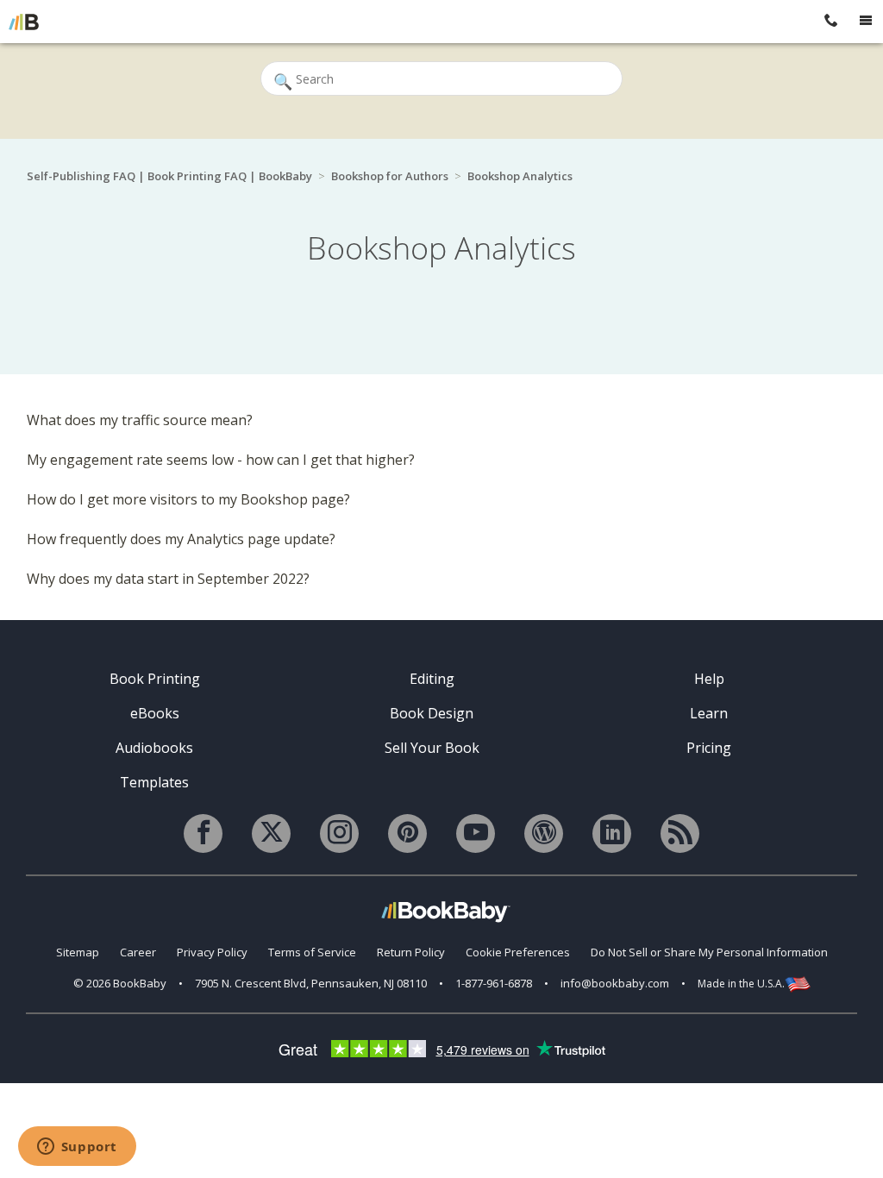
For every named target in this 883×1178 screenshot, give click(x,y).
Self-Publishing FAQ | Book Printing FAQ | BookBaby (169, 176)
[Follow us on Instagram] (339, 833)
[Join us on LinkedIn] (611, 833)
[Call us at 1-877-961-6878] (831, 21)
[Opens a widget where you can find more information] (76, 1147)
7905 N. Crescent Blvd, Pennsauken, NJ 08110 (311, 983)
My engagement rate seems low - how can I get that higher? (221, 459)
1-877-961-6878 (493, 983)
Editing (432, 678)
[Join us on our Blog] (543, 833)
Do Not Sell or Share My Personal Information (709, 952)
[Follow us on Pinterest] (407, 833)
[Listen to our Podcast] (680, 833)
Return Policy (411, 952)
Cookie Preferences (518, 952)
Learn (709, 713)
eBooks (154, 713)
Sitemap (77, 952)
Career (138, 952)
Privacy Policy (212, 952)
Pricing (708, 747)
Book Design (431, 713)
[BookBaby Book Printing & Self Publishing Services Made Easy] (445, 911)
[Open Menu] (866, 21)
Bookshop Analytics (520, 176)
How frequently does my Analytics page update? (181, 538)
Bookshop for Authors (389, 176)
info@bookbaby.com (614, 983)
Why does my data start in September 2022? (168, 578)
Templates (154, 782)
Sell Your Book (432, 747)
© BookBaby (119, 983)
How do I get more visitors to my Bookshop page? (188, 499)
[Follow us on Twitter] (271, 833)
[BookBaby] (24, 21)
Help (709, 678)
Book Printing (155, 678)
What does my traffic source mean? (140, 419)
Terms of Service (312, 952)
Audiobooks (154, 747)
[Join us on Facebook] (203, 833)
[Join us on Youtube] (475, 833)
